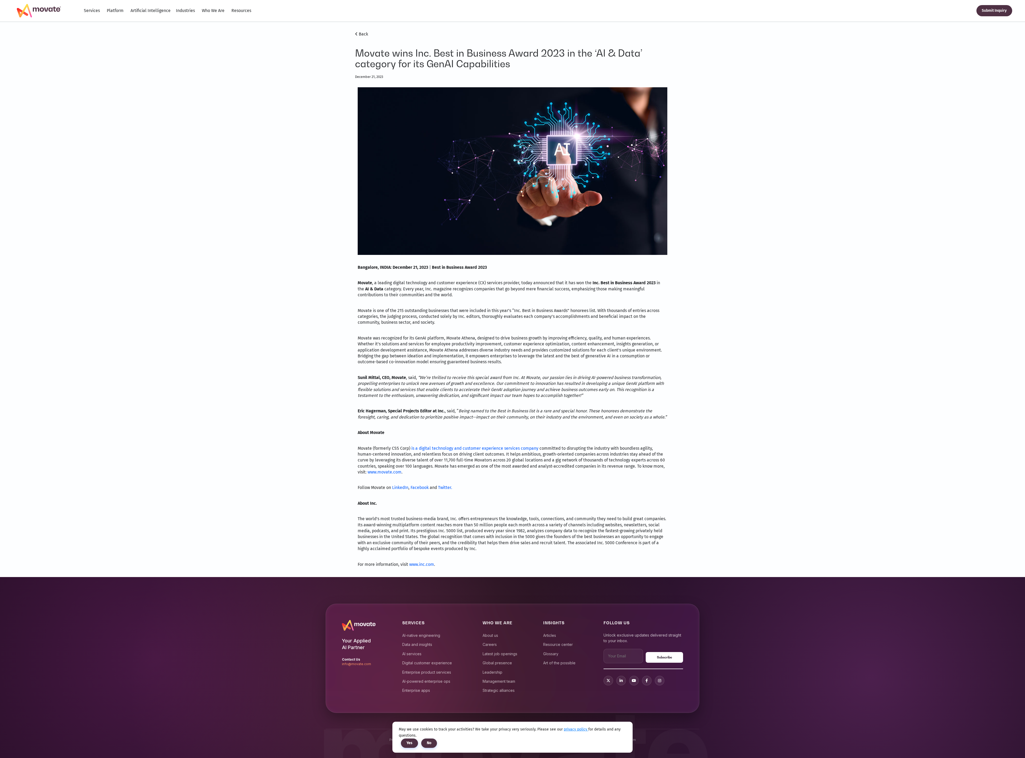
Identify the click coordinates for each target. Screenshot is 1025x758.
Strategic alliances (499, 690)
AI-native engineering (421, 635)
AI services (411, 654)
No (429, 743)
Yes (409, 743)
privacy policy (576, 729)
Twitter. (445, 487)
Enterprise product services (426, 672)
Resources (241, 10)
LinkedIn (400, 487)
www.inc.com (421, 564)
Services (92, 10)
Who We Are (213, 10)
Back (363, 34)
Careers (490, 644)
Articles (549, 635)
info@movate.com (356, 664)
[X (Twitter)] (608, 680)
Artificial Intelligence (151, 10)
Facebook (420, 487)
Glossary (550, 654)
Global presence (497, 663)
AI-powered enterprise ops (426, 681)
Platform (115, 10)
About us (490, 635)
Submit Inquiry (994, 10)
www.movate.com (384, 472)
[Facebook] (647, 680)
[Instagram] (659, 680)
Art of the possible (559, 663)
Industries (185, 10)
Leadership (492, 672)
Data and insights (417, 644)
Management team (499, 681)
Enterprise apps (416, 690)
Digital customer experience (427, 663)
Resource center (558, 644)
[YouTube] (634, 680)
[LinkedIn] (621, 680)
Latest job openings (500, 654)
